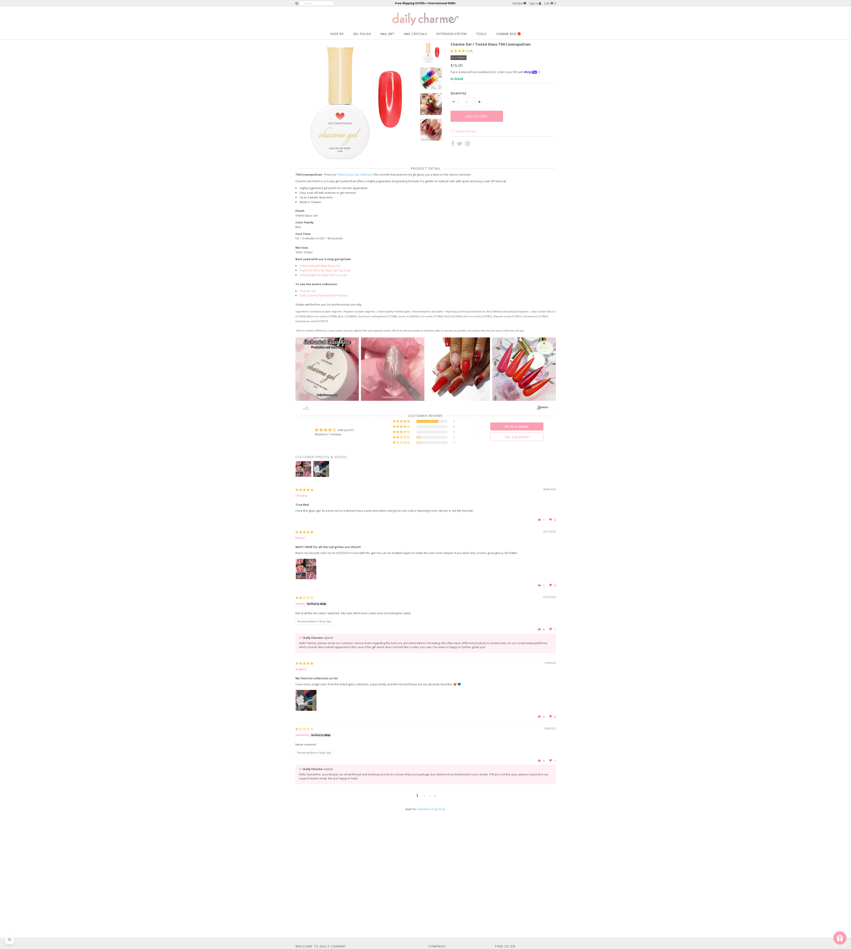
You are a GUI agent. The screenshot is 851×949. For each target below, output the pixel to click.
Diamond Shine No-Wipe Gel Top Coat (325, 270)
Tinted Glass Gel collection (355, 174)
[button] (460, 51)
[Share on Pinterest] (467, 145)
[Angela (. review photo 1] (306, 700)
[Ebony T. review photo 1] (306, 569)
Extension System (451, 34)
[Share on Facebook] (453, 145)
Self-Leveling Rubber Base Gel (320, 266)
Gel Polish (362, 34)
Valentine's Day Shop (431, 809)
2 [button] (424, 796)
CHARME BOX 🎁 (508, 34)
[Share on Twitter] (459, 145)
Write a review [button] (517, 426)
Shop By (337, 34)
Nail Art (387, 34)
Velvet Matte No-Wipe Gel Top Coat (323, 275)
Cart (550, 3)
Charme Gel (308, 291)
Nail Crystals (415, 34)
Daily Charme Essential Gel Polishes (324, 295)
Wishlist (517, 3)
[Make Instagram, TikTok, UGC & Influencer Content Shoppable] (543, 408)
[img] (304, 490)
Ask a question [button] (517, 436)
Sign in (534, 3)
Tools (481, 34)
